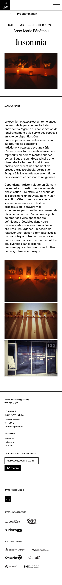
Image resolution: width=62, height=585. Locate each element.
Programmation (27, 13)
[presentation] (56, 5)
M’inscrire (13, 468)
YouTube (8, 445)
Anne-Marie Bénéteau (31, 31)
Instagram (9, 442)
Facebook (9, 438)
